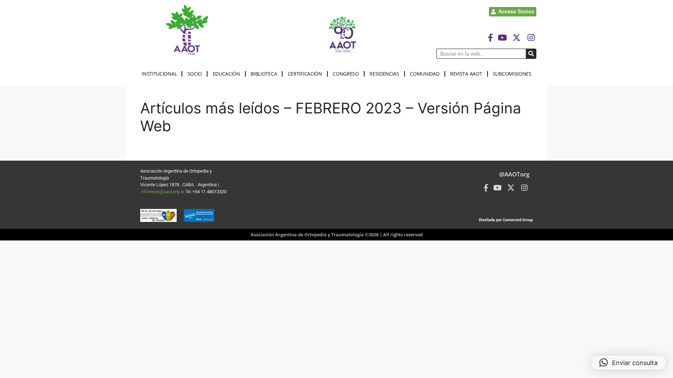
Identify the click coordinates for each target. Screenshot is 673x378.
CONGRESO (346, 73)
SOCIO (195, 73)
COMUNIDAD (424, 73)
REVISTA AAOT (466, 73)
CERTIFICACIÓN (305, 73)
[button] (628, 363)
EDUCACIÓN (226, 73)
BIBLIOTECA (264, 73)
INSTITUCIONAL (159, 73)
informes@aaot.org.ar (163, 191)
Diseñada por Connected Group (506, 220)
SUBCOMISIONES (512, 73)
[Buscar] (531, 53)
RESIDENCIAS (384, 73)
